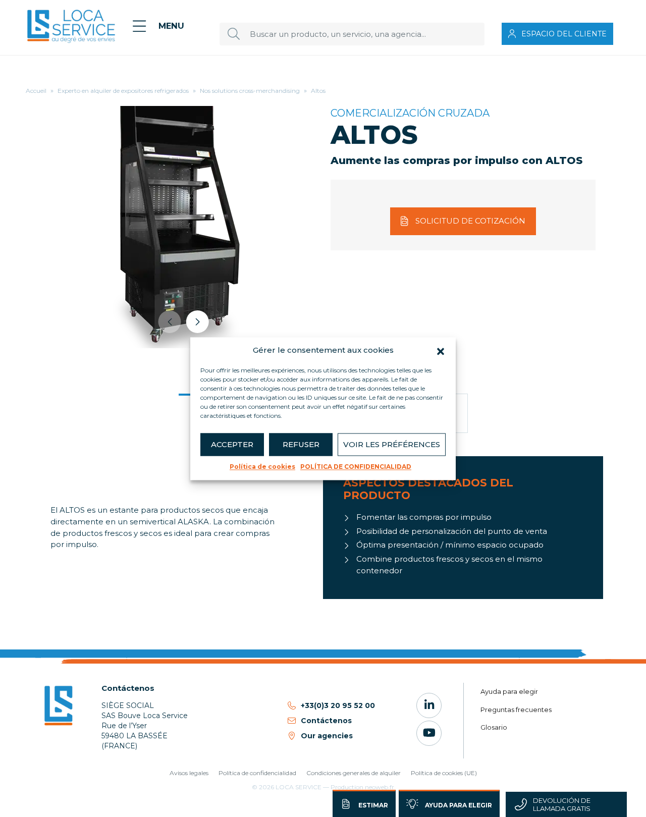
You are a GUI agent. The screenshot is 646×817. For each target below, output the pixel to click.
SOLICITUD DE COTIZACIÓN (470, 221)
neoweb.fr (379, 787)
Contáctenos (326, 720)
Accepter (232, 444)
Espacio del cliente (564, 33)
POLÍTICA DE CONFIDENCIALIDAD (355, 466)
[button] (441, 350)
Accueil (36, 90)
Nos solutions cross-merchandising (250, 90)
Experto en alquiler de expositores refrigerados (123, 90)
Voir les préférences (391, 444)
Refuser (301, 444)
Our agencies (327, 735)
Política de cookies (262, 466)
